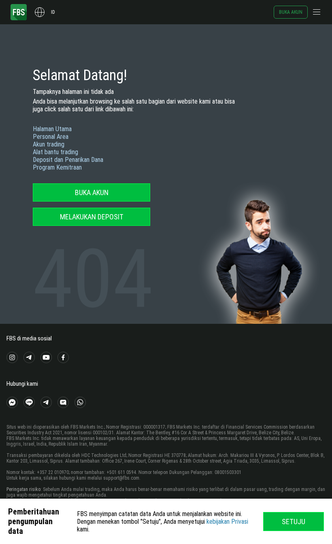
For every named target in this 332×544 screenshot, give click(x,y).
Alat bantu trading (55, 152)
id (53, 12)
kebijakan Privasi (227, 521)
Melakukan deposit (91, 216)
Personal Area (50, 136)
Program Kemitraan (57, 167)
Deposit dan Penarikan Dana (68, 160)
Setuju (293, 521)
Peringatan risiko (23, 489)
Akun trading (48, 144)
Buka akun (290, 12)
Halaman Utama (52, 129)
